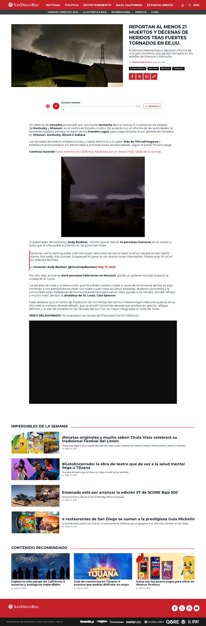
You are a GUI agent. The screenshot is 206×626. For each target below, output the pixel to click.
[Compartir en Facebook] (132, 76)
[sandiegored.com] (48, 106)
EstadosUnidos (137, 69)
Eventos (140, 12)
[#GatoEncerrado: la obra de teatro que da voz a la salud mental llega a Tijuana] (35, 469)
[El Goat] (194, 622)
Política (72, 5)
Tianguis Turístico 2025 (63, 12)
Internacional (121, 12)
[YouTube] (196, 608)
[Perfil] (182, 5)
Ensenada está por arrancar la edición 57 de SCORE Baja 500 (120, 492)
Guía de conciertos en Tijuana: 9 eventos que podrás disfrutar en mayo (101, 583)
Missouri (165, 69)
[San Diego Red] (154, 622)
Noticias (53, 5)
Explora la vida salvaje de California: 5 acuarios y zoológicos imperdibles (38, 583)
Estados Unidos (160, 5)
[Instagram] (189, 608)
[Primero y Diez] (183, 621)
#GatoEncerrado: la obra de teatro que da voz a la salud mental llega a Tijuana (123, 466)
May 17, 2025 (107, 267)
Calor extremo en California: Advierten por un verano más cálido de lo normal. (108, 151)
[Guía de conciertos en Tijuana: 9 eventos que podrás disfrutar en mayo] (103, 566)
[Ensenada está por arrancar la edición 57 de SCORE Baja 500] (35, 496)
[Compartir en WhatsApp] (146, 76)
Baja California (129, 5)
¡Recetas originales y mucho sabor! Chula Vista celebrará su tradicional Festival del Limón (119, 439)
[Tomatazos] (116, 622)
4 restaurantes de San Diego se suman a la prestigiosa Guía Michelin (128, 519)
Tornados (178, 69)
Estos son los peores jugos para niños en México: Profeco (165, 583)
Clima (154, 12)
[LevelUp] (87, 622)
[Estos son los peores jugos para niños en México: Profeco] (165, 566)
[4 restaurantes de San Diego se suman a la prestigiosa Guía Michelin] (35, 522)
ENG (196, 5)
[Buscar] (189, 5)
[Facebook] (175, 608)
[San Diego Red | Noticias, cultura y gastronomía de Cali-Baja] (23, 5)
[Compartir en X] (139, 76)
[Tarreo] (102, 622)
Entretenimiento (97, 5)
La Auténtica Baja (95, 12)
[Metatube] (133, 622)
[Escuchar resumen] (56, 106)
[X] (182, 608)
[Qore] (172, 622)
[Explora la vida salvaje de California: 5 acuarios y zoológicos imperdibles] (40, 566)
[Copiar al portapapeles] (154, 76)
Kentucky (153, 69)
